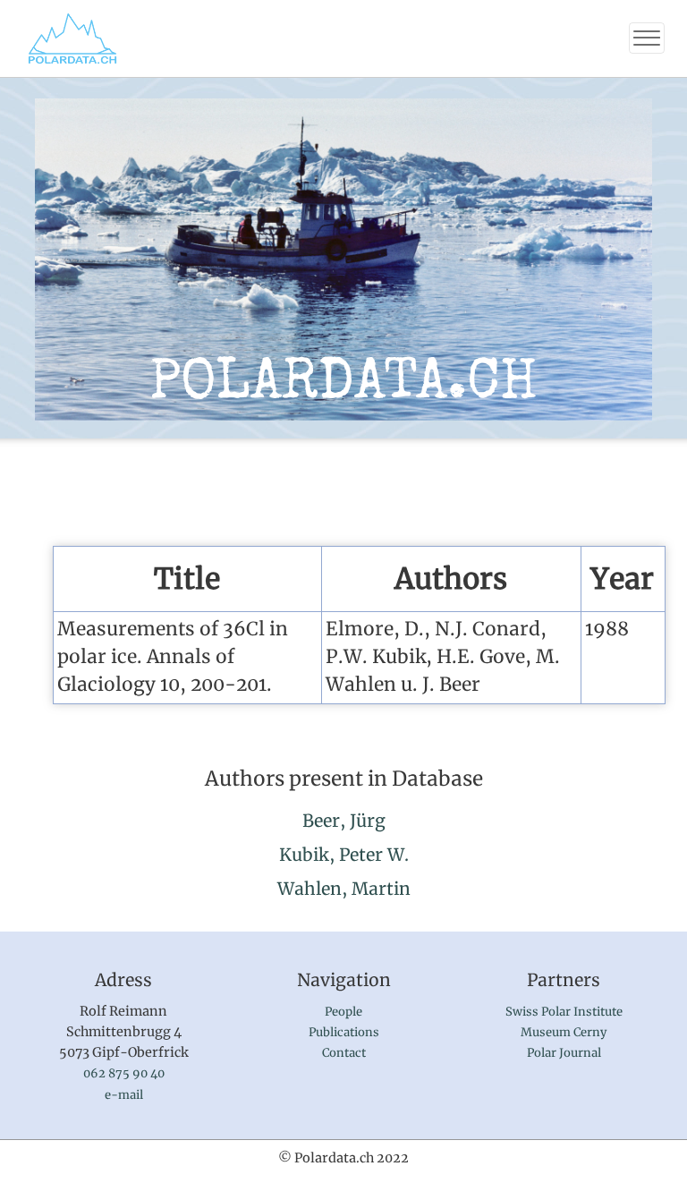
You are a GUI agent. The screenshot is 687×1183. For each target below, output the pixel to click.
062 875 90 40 (124, 1073)
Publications (344, 1032)
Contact (344, 1052)
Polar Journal (564, 1052)
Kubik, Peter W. (344, 854)
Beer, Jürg (344, 820)
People (343, 1011)
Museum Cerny (563, 1032)
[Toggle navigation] (647, 38)
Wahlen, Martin (344, 888)
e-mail (124, 1094)
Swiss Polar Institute (564, 1011)
